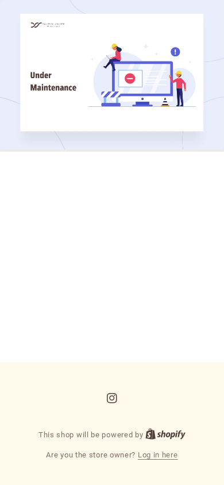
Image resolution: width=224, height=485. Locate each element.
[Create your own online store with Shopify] (165, 434)
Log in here (158, 455)
